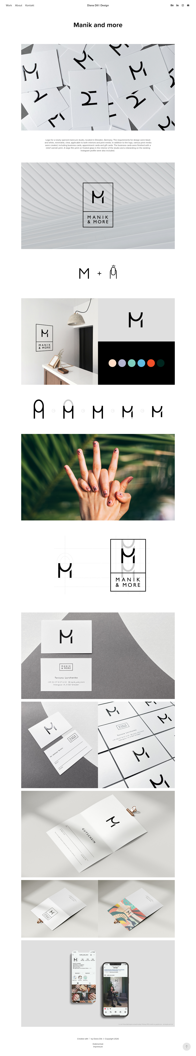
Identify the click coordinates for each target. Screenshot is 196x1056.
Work (9, 5)
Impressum (98, 1046)
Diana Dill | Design (98, 5)
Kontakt (29, 5)
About (18, 5)
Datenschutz (98, 1044)
